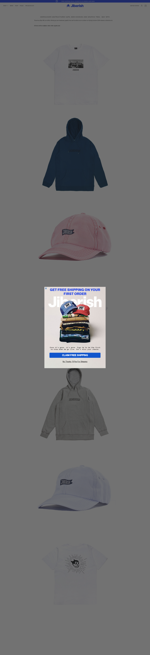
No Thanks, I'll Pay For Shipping (75, 362)
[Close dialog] (46, 288)
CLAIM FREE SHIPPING (75, 355)
